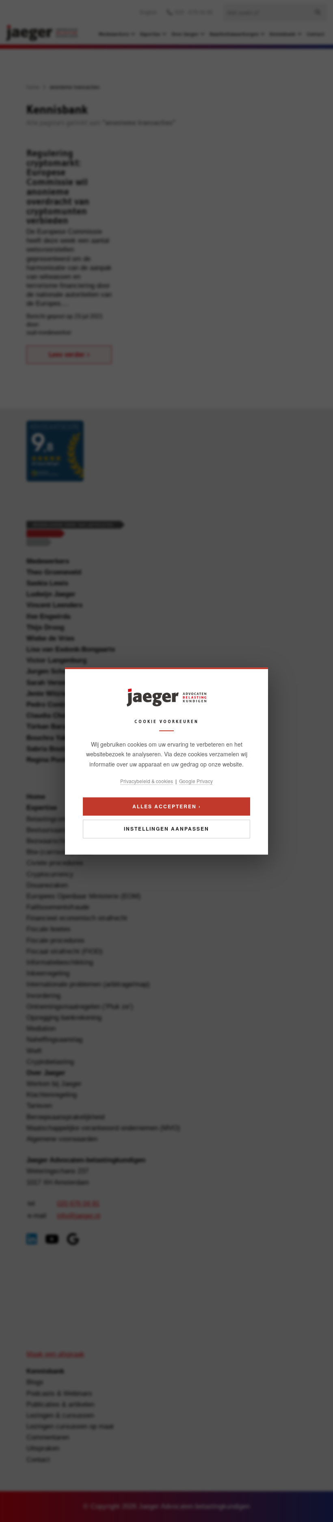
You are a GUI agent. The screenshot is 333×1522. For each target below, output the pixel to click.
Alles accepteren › (166, 806)
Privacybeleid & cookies (146, 780)
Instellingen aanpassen (166, 829)
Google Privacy (196, 780)
